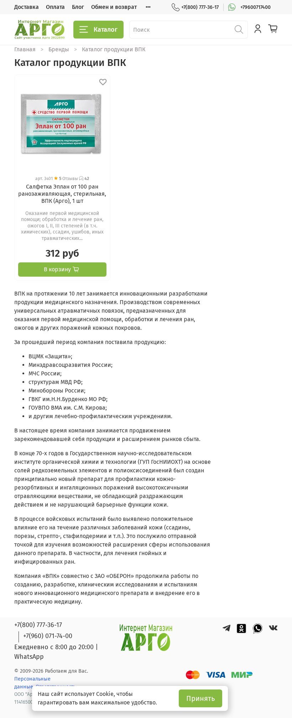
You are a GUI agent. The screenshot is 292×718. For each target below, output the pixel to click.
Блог (78, 7)
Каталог (106, 30)
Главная (25, 49)
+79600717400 (255, 7)
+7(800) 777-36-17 (200, 7)
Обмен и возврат (114, 7)
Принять (200, 698)
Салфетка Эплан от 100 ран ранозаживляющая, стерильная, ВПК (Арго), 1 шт (62, 193)
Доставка (26, 7)
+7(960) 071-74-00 (47, 636)
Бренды (58, 49)
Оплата (55, 7)
